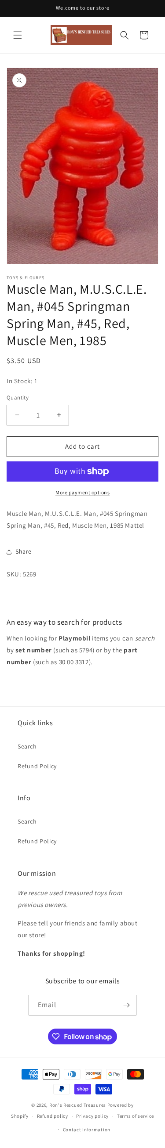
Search (27, 746)
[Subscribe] (126, 1005)
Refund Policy (37, 766)
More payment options (82, 492)
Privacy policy (92, 1116)
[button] (17, 35)
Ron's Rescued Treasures (77, 1105)
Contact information (86, 1129)
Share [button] (23, 551)
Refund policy (52, 1116)
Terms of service (135, 1116)
